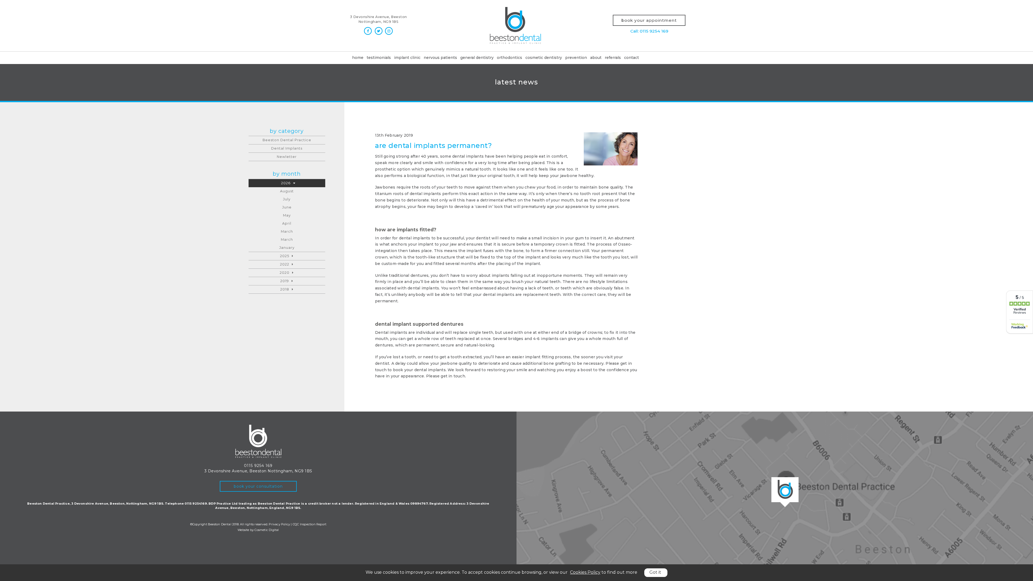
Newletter (287, 157)
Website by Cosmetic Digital (258, 530)
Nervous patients (440, 57)
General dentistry (477, 57)
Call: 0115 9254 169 (649, 31)
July (287, 199)
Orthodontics (509, 57)
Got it (655, 572)
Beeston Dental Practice (287, 140)
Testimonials (379, 57)
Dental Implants (286, 148)
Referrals (613, 57)
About (596, 57)
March (287, 231)
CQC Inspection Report (309, 524)
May (287, 215)
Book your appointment (649, 20)
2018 (284, 289)
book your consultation (258, 486)
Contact (631, 57)
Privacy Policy (279, 524)
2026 (286, 183)
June (287, 207)
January (287, 248)
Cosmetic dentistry (543, 57)
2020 (284, 273)
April (286, 223)
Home (357, 57)
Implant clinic (407, 57)
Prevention (576, 57)
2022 (284, 264)
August (287, 191)
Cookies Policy (585, 572)
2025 (284, 256)
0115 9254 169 (258, 465)
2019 (284, 281)
